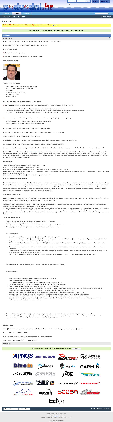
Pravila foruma (22, 16)
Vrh (108, 408)
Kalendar (5, 16)
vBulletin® (56, 416)
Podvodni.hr (7, 13)
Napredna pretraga (106, 16)
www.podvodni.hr (34, 152)
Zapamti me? (73, 4)
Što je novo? (26, 13)
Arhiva (105, 408)
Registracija (105, 1)
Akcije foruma (12, 16)
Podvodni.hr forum (96, 408)
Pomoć (95, 1)
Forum (17, 13)
